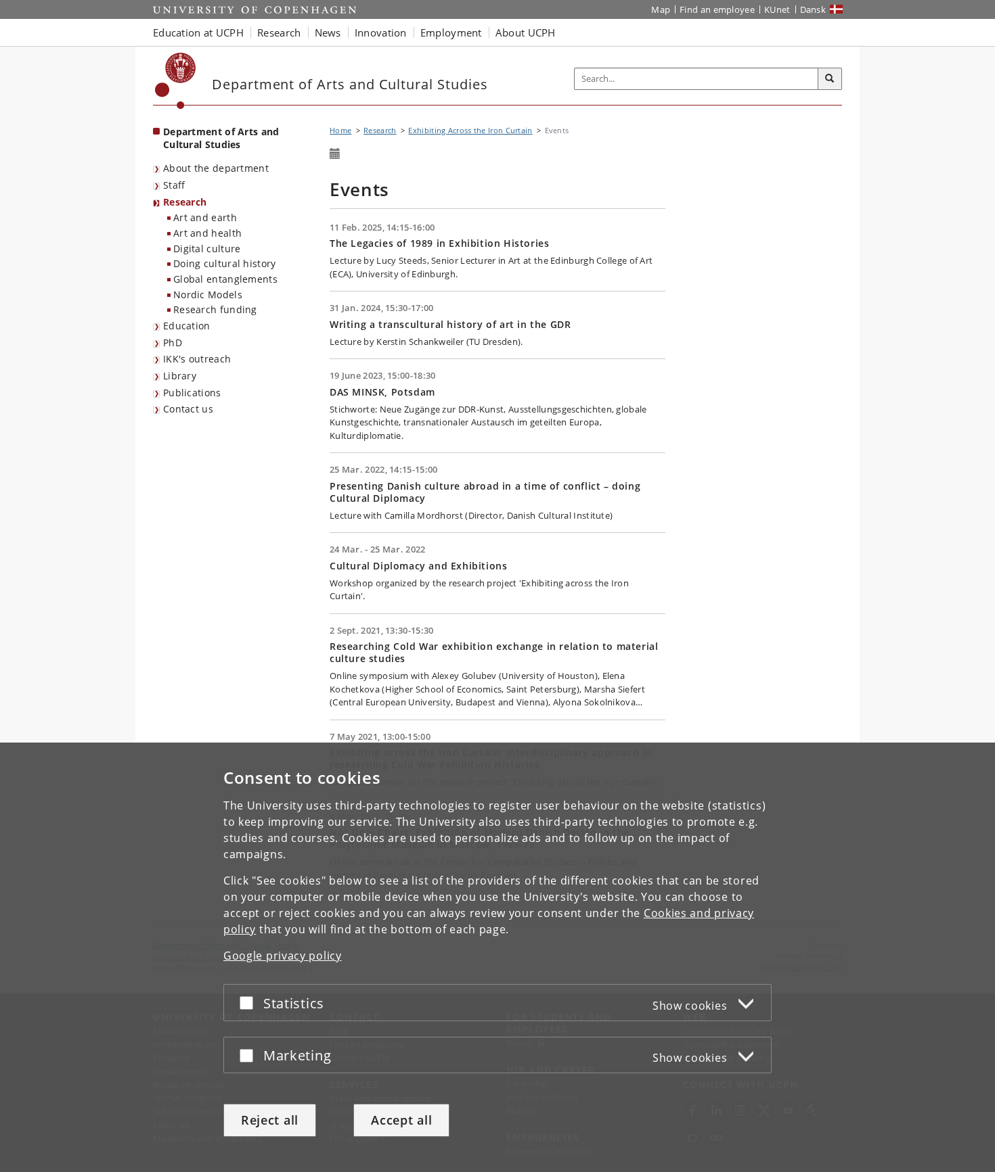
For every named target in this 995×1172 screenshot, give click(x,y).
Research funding (215, 309)
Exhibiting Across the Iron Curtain (470, 130)
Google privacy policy (282, 955)
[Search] (830, 79)
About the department (216, 168)
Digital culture (207, 248)
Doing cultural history (224, 263)
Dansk (813, 9)
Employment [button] (451, 32)
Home (340, 130)
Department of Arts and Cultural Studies (221, 138)
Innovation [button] (381, 32)
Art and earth (205, 217)
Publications (192, 392)
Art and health (207, 233)
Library (179, 375)
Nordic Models (207, 294)
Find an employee (717, 9)
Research (184, 201)
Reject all (269, 1120)
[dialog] (497, 957)
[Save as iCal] (335, 154)
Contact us (188, 408)
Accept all (401, 1120)
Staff (174, 185)
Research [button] (279, 32)
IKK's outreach (197, 358)
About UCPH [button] (525, 32)
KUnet (777, 9)
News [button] (328, 32)
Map (660, 9)
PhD (172, 342)
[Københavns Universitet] (175, 81)
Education (187, 325)
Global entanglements (225, 279)
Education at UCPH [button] (198, 32)
